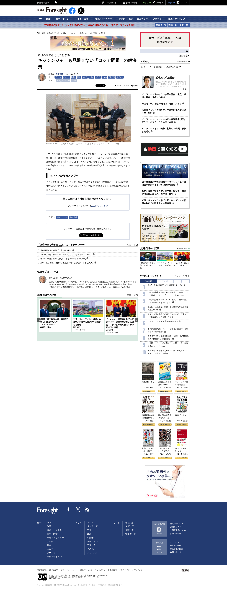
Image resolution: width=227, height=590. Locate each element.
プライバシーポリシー (69, 570)
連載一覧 (172, 25)
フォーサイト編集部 (47, 324)
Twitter (78, 509)
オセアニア (92, 526)
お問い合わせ (131, 3)
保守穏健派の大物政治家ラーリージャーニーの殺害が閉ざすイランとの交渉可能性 (164, 183)
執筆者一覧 (161, 25)
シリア (98, 77)
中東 (89, 530)
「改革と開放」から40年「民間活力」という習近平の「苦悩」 (66, 254)
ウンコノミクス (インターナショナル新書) (181, 449)
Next (136, 320)
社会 (130, 19)
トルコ (104, 77)
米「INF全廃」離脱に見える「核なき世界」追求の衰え (63, 259)
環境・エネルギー (103, 19)
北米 (58, 80)
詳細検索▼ (184, 56)
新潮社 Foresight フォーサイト (52, 10)
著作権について (86, 570)
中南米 (90, 538)
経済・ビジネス (63, 19)
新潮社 (186, 570)
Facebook (68, 509)
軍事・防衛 (83, 19)
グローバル (92, 553)
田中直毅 (59, 74)
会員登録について (177, 523)
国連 (79, 77)
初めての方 (152, 3)
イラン (91, 77)
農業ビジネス (180, 415)
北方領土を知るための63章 (164, 383)
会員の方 (177, 3)
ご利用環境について (178, 530)
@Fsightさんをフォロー (92, 235)
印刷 (136, 86)
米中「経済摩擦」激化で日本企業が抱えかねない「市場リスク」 (67, 263)
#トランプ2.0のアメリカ (73, 25)
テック (122, 19)
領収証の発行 (175, 545)
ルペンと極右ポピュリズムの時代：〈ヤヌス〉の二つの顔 (164, 449)
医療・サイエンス (176, 19)
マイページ (174, 542)
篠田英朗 (76, 327)
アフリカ (91, 545)
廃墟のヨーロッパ (147, 383)
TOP (41, 19)
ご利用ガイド (111, 3)
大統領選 (112, 77)
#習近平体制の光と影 (98, 25)
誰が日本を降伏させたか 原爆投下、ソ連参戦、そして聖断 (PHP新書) (164, 416)
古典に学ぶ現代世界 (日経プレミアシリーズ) (147, 449)
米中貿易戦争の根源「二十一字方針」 (56, 250)
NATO (73, 77)
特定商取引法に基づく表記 (47, 570)
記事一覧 (131, 245)
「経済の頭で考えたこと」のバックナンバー (61, 244)
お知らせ (145, 61)
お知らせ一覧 (182, 62)
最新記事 (129, 522)
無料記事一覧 (182, 249)
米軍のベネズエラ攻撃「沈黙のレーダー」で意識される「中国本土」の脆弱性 (164, 201)
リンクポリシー (101, 570)
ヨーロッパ (66, 80)
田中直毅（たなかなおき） (61, 278)
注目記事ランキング (151, 276)
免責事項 (113, 570)
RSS (56, 2)
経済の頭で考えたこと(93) (56, 33)
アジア (74, 80)
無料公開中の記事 (46, 295)
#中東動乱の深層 (52, 25)
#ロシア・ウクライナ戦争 (122, 25)
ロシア (84, 77)
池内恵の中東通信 (165, 77)
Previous (38, 320)
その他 (90, 549)
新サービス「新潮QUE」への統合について (161, 67)
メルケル (66, 77)
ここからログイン (99, 206)
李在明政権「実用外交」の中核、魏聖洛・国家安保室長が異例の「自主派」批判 (164, 192)
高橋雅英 (109, 330)
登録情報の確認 (176, 549)
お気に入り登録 (123, 86)
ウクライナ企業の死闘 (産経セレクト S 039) (181, 383)
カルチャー (142, 19)
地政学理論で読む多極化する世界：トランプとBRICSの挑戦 (147, 416)
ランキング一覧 (181, 276)
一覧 (182, 89)
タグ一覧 (184, 25)
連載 (43, 33)
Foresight (47, 510)
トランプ (120, 77)
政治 (48, 19)
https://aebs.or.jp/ (54, 578)
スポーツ (157, 19)
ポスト (101, 85)
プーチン (58, 77)
